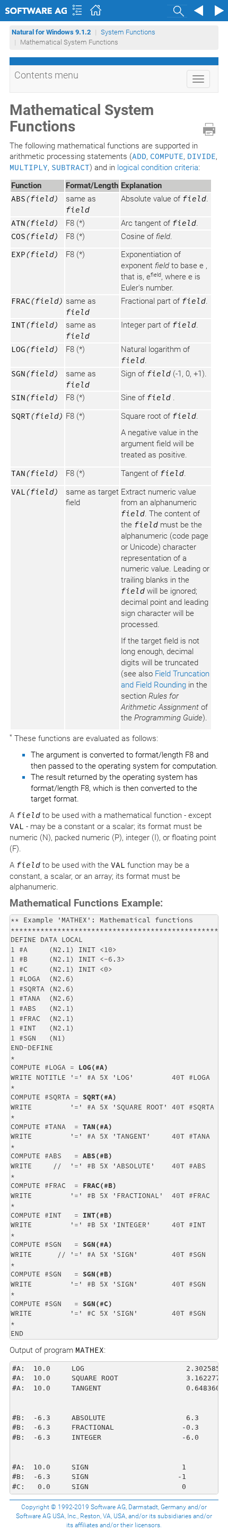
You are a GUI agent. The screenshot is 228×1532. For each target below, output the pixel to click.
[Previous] (197, 11)
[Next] (217, 11)
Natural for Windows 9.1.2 (51, 32)
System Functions (128, 32)
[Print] (209, 129)
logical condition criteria (157, 167)
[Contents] (77, 11)
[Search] (177, 10)
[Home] (97, 11)
